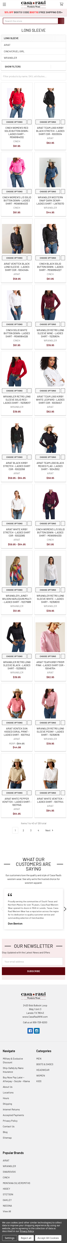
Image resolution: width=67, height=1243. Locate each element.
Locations (8, 1092)
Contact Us (8, 1126)
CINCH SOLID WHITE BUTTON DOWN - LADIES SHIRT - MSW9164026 (17, 333)
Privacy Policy (10, 1120)
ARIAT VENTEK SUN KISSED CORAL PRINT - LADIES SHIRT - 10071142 (17, 731)
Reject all (26, 1238)
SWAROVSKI (9, 1171)
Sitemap (7, 1137)
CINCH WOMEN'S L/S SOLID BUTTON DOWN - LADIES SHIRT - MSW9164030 (50, 532)
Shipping (7, 1103)
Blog (5, 1131)
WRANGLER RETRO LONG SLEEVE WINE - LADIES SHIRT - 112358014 (50, 333)
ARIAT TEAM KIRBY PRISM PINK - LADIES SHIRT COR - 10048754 (50, 665)
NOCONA (7, 1205)
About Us (7, 1086)
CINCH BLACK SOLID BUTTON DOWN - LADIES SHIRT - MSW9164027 (50, 266)
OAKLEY (7, 1199)
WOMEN (40, 1075)
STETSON (8, 1194)
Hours (6, 1098)
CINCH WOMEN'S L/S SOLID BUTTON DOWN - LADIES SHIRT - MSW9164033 (16, 200)
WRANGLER (10, 57)
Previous (2, 909)
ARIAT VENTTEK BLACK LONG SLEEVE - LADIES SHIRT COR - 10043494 (17, 266)
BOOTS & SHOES (44, 1064)
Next (48, 830)
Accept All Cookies (48, 1238)
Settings (9, 1238)
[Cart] (62, 4)
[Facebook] (30, 1031)
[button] (62, 66)
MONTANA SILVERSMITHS (16, 1182)
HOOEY (6, 1188)
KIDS (38, 1081)
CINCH (6, 1177)
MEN (38, 1058)
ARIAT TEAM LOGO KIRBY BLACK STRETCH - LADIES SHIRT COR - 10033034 (50, 130)
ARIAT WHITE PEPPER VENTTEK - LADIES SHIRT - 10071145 (16, 801)
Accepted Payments (13, 1115)
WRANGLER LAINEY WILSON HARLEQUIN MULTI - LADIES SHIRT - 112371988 (16, 598)
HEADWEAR (42, 1069)
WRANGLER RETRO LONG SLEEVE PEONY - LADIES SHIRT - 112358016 (50, 731)
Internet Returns (11, 1109)
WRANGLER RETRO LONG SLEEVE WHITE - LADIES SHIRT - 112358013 (50, 598)
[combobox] (33, 21)
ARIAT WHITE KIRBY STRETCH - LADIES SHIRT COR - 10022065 (16, 532)
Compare (29, 122)
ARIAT (7, 44)
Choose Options (14, 122)
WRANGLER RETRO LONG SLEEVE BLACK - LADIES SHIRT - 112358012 (17, 665)
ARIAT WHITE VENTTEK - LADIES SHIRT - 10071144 (50, 800)
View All (7, 1211)
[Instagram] (37, 1031)
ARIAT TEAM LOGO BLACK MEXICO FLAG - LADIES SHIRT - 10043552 (50, 466)
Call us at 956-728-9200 (35, 1022)
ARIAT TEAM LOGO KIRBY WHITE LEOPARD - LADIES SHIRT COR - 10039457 (50, 399)
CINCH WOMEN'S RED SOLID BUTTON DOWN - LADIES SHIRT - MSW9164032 (17, 132)
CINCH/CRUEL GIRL (14, 51)
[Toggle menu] (4, 4)
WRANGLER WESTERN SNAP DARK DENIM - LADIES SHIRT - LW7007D (50, 200)
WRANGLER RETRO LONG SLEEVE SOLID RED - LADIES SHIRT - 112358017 (17, 399)
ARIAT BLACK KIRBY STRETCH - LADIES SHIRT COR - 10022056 (16, 466)
